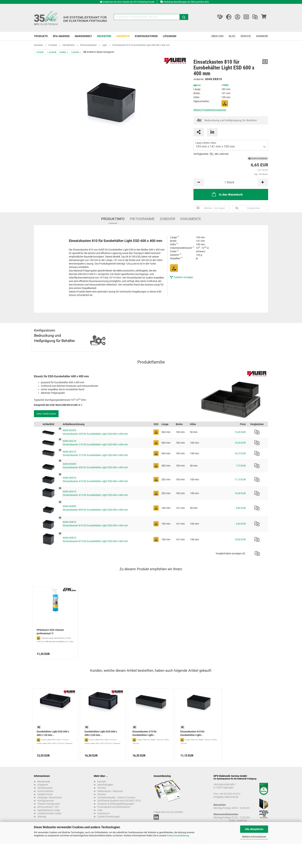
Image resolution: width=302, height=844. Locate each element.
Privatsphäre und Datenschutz (113, 807)
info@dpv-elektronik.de (226, 797)
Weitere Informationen (254, 836)
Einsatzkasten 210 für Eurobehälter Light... (144, 733)
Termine (101, 787)
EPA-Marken (61, 36)
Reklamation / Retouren (110, 791)
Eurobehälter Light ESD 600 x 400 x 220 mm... (101, 733)
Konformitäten (45, 791)
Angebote (123, 36)
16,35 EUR (240, 442)
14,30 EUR (240, 493)
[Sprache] (228, 17)
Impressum (103, 813)
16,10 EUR (240, 453)
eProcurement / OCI (48, 807)
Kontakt (101, 781)
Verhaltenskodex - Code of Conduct (116, 797)
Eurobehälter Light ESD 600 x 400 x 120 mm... (53, 733)
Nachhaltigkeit (105, 784)
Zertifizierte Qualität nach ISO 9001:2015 (119, 800)
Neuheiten (104, 36)
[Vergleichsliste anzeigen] (255, 17)
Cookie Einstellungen (108, 816)
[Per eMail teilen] (198, 132)
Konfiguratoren (146, 36)
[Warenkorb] (263, 17)
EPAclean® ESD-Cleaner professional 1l (50, 631)
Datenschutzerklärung (178, 835)
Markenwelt (83, 36)
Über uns (217, 36)
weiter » (64, 52)
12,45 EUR (240, 432)
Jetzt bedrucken (46, 413)
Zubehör (167, 219)
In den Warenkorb (231, 194)
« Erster (40, 52)
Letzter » (76, 52)
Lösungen (169, 36)
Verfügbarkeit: (201, 154)
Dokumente (190, 219)
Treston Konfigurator (48, 803)
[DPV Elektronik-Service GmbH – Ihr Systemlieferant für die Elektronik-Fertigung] (71, 18)
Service (245, 36)
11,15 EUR (240, 479)
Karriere (262, 36)
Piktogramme (142, 219)
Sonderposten (45, 787)
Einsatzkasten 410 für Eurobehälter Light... (192, 733)
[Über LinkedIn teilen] (212, 132)
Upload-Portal (44, 794)
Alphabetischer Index (48, 810)
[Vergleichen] (257, 432)
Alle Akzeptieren (254, 829)
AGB (99, 810)
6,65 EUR (241, 523)
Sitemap (41, 816)
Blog (232, 36)
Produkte (41, 36)
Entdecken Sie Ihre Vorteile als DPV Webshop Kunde (128, 2)
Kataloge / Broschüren (49, 797)
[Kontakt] (220, 17)
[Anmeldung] (237, 17)
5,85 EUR (241, 508)
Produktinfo (113, 219)
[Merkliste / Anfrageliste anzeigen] (246, 17)
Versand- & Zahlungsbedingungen (115, 803)
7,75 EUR (241, 465)
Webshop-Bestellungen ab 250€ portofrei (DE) (186, 2)
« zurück (51, 52)
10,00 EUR (240, 539)
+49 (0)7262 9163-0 (229, 793)
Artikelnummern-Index (49, 813)
